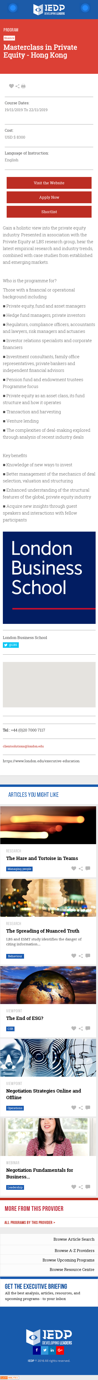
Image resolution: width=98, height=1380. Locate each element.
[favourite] (11, 86)
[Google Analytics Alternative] (9, 1377)
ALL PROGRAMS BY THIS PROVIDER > (30, 1223)
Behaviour (15, 956)
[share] (17, 86)
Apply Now (49, 197)
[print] (23, 86)
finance (9, 38)
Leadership (15, 1187)
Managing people (19, 869)
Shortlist (49, 211)
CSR (10, 1029)
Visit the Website (49, 182)
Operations (15, 1108)
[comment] (87, 868)
